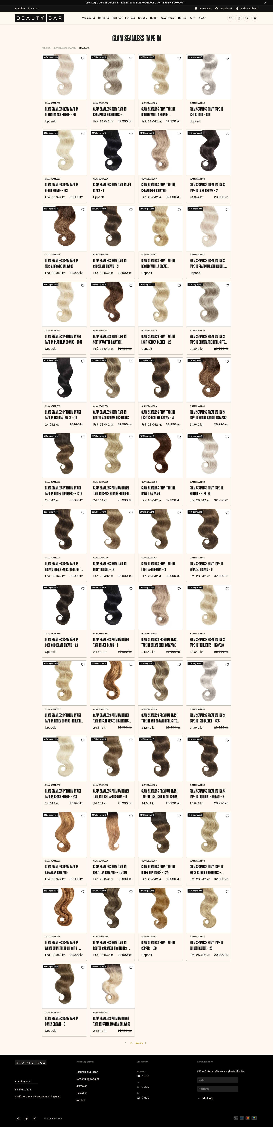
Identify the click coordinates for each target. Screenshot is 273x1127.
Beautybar (57, 1118)
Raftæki (130, 18)
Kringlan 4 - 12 (23, 1081)
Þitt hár (117, 18)
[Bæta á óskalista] (83, 58)
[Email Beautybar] (34, 1118)
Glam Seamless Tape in (136, 39)
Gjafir (202, 18)
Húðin (154, 18)
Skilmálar (81, 1085)
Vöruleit (80, 1100)
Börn (192, 18)
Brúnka (142, 18)
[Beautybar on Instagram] (26, 1118)
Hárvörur (103, 18)
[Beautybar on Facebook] (18, 1118)
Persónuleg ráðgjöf (87, 1078)
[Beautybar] (39, 18)
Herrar (182, 18)
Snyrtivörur (168, 18)
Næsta (139, 1043)
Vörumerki (88, 18)
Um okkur (81, 1093)
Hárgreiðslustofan (87, 1071)
